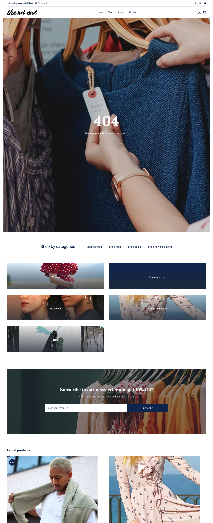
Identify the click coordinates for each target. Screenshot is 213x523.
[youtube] (205, 3)
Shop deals (134, 246)
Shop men (115, 246)
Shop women (94, 246)
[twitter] (196, 3)
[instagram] (200, 3)
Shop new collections (160, 246)
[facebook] (191, 3)
